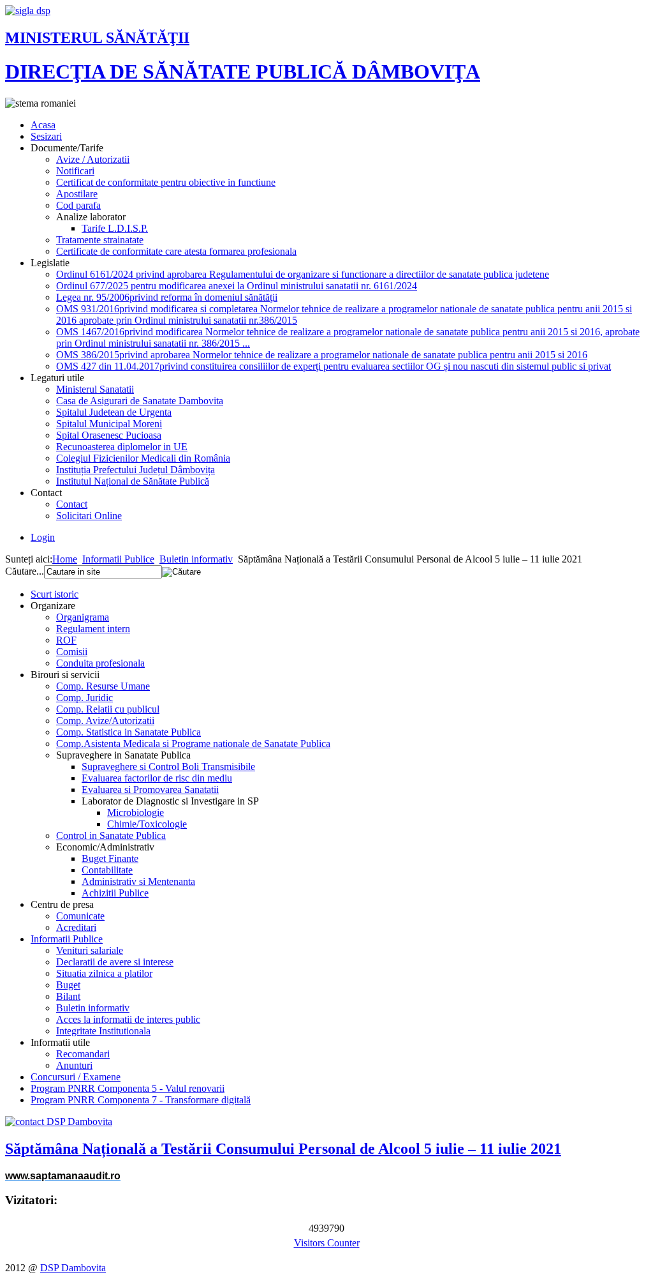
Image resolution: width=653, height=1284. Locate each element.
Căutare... (24, 571)
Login (43, 537)
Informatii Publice (118, 559)
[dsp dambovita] (27, 10)
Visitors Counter (327, 1242)
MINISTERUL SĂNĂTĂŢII (97, 37)
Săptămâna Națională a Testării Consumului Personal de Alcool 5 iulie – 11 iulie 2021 (283, 1148)
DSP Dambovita (73, 1267)
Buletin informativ (196, 559)
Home (64, 559)
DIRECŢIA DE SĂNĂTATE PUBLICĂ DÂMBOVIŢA (242, 71)
